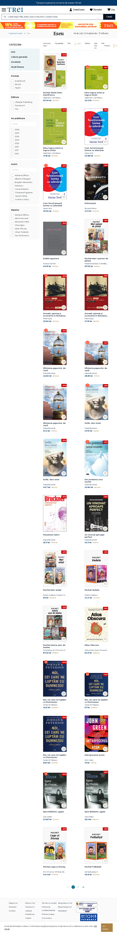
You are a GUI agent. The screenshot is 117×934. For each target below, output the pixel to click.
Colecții (28, 918)
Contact (12, 911)
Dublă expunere (51, 258)
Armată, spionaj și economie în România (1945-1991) (54, 314)
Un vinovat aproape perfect (94, 536)
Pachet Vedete (92, 590)
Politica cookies (48, 914)
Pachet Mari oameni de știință (96, 259)
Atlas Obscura (92, 645)
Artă (13, 52)
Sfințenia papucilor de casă (54, 369)
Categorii (15, 44)
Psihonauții (90, 203)
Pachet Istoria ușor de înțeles (54, 646)
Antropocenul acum (95, 755)
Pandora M (29, 907)
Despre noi (13, 903)
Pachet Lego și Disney (54, 867)
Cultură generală (19, 57)
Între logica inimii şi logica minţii (94, 93)
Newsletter (62, 911)
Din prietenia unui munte (94, 480)
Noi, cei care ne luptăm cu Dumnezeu (54, 701)
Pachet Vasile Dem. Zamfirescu (52, 93)
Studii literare (17, 67)
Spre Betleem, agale (53, 811)
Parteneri (13, 907)
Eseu (28, 33)
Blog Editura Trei (65, 903)
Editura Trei (30, 903)
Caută (109, 16)
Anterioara (68, 886)
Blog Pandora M (65, 907)
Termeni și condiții (49, 903)
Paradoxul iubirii (51, 535)
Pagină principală (15, 33)
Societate (16, 62)
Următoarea (83, 886)
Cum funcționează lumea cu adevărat (94, 149)
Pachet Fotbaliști (93, 867)
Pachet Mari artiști (52, 590)
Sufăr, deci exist (93, 423)
